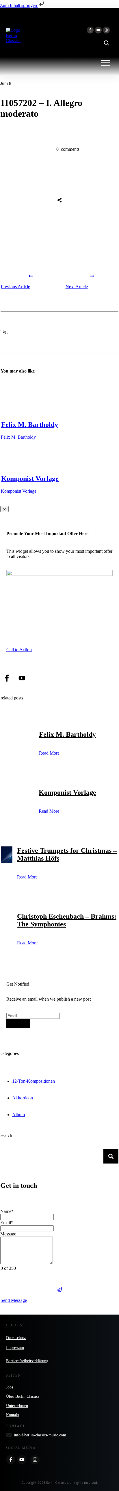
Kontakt (12, 1415)
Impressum (15, 1347)
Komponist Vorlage (30, 478)
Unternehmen (17, 1405)
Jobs (9, 1387)
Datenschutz (16, 1338)
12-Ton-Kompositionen (33, 1081)
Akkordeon (22, 1097)
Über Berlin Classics (22, 1396)
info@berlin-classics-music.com (40, 1435)
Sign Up (18, 1023)
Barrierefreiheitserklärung (27, 1361)
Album (18, 1114)
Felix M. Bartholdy (29, 424)
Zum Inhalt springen (19, 5)
